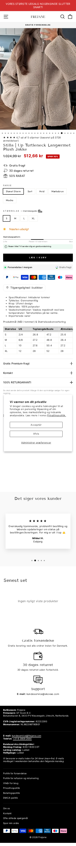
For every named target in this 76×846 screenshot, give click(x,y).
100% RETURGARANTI (17, 382)
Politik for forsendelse (15, 773)
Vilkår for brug (10, 783)
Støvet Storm (13, 191)
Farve (7, 185)
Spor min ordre (11, 823)
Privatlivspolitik (11, 788)
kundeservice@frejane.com (26, 735)
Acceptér (36, 424)
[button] (24, 287)
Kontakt (8, 372)
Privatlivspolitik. (56, 415)
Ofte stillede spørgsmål (15, 818)
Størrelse (20, 211)
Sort (30, 191)
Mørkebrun (57, 191)
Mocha (9, 200)
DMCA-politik (10, 797)
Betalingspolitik (11, 793)
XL (33, 218)
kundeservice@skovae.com (43, 694)
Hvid (41, 191)
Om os (6, 808)
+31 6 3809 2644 (22, 738)
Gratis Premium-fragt (16, 363)
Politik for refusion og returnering (21, 778)
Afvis (36, 433)
